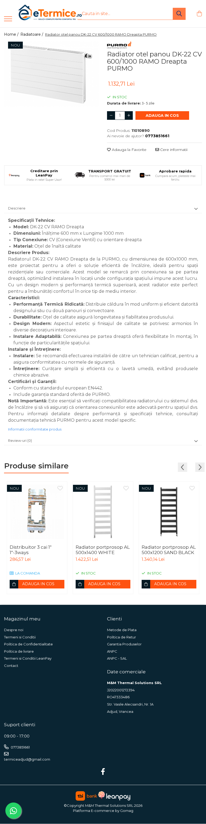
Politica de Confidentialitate (28, 644)
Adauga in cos (162, 115)
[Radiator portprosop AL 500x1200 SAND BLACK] (169, 511)
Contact (11, 665)
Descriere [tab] (16, 208)
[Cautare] (179, 14)
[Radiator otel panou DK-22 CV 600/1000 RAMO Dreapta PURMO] (51, 74)
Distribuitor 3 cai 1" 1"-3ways (31, 549)
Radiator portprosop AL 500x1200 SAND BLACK (169, 549)
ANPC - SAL (117, 658)
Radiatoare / (32, 34)
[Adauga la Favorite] (60, 488)
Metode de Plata (122, 630)
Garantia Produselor (124, 644)
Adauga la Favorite (128, 149)
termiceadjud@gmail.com (27, 759)
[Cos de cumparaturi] (199, 14)
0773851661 (20, 747)
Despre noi (13, 630)
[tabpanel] (51, 74)
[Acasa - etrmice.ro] (43, 14)
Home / (12, 34)
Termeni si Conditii (20, 637)
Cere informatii (173, 149)
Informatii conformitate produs (34, 429)
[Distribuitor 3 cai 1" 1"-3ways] (37, 511)
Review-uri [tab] (20, 440)
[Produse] (8, 19)
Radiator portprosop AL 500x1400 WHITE (103, 549)
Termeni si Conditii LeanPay (28, 658)
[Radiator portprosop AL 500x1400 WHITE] (103, 511)
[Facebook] (103, 772)
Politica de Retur (121, 637)
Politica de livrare (19, 651)
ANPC (112, 651)
